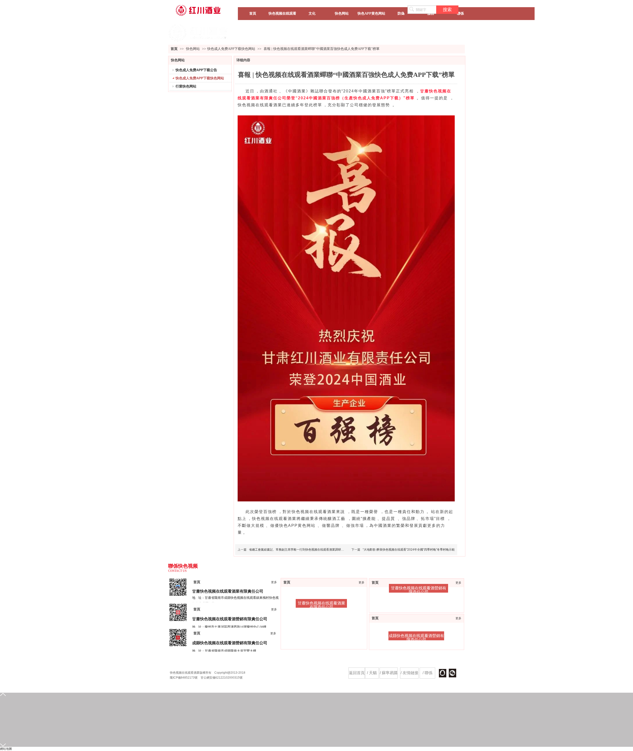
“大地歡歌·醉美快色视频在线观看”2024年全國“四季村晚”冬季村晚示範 (409, 549)
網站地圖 (6, 749)
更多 (458, 582)
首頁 (174, 49)
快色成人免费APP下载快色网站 (231, 49)
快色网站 (193, 49)
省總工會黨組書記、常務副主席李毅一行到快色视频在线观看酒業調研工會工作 (301, 549)
